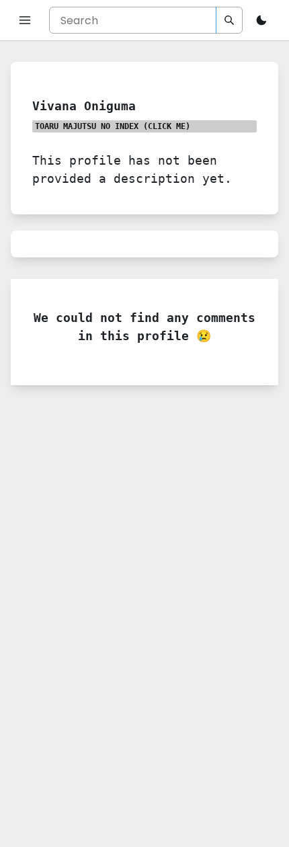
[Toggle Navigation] (24, 20)
